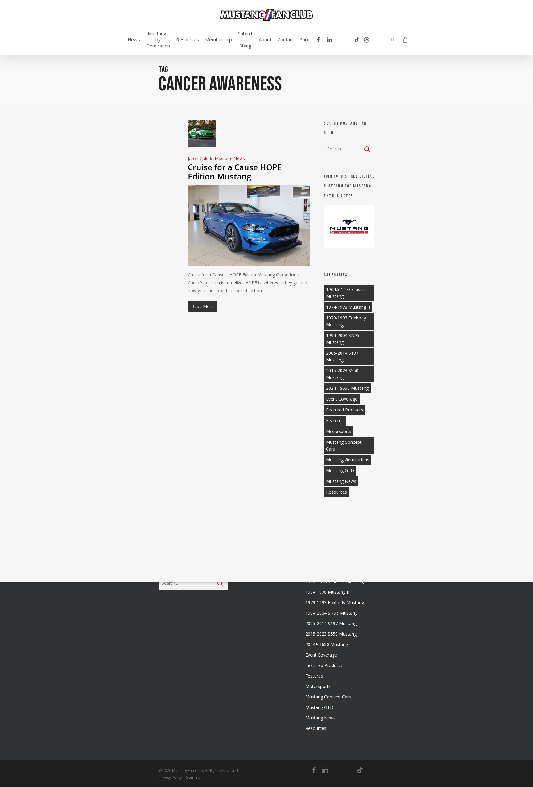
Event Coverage (341, 399)
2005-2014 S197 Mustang (342, 356)
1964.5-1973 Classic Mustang (346, 292)
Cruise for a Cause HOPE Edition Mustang (235, 172)
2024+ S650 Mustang (347, 388)
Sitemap (193, 777)
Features (335, 420)
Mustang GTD (340, 470)
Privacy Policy (170, 777)
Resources (336, 492)
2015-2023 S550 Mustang (342, 374)
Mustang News (230, 158)
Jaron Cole (198, 158)
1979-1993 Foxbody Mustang (346, 321)
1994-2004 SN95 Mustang (342, 338)
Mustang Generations (347, 460)
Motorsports (338, 431)
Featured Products (344, 410)
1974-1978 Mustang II (348, 307)
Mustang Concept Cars (344, 445)
